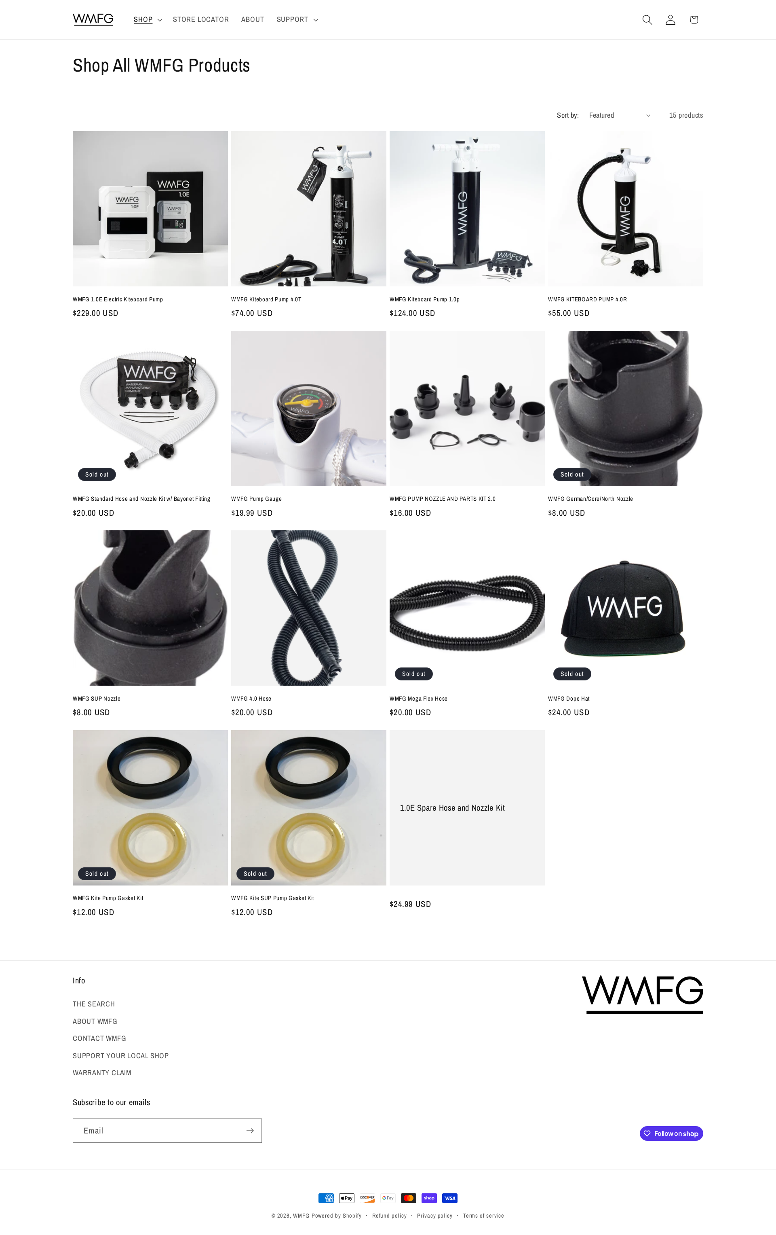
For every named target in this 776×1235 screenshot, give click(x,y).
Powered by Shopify (337, 1215)
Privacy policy (435, 1215)
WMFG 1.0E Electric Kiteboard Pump (118, 299)
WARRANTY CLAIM (102, 1073)
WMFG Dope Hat (569, 699)
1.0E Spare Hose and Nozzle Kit (452, 808)
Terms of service (484, 1215)
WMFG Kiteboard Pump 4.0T (266, 299)
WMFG (301, 1215)
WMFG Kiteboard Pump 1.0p (425, 299)
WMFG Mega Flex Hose (419, 699)
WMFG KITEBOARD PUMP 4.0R (587, 299)
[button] (147, 20)
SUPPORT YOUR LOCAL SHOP (121, 1056)
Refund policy (389, 1215)
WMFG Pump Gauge (256, 499)
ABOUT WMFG (95, 1021)
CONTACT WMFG (99, 1038)
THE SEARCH (94, 1004)
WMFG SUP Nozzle (96, 699)
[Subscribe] (249, 1130)
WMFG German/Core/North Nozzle (590, 499)
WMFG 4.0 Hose (251, 699)
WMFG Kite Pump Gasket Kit (108, 898)
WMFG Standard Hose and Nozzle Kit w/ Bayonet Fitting (142, 499)
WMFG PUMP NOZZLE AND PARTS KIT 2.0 (443, 499)
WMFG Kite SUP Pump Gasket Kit (272, 898)
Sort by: (568, 115)
